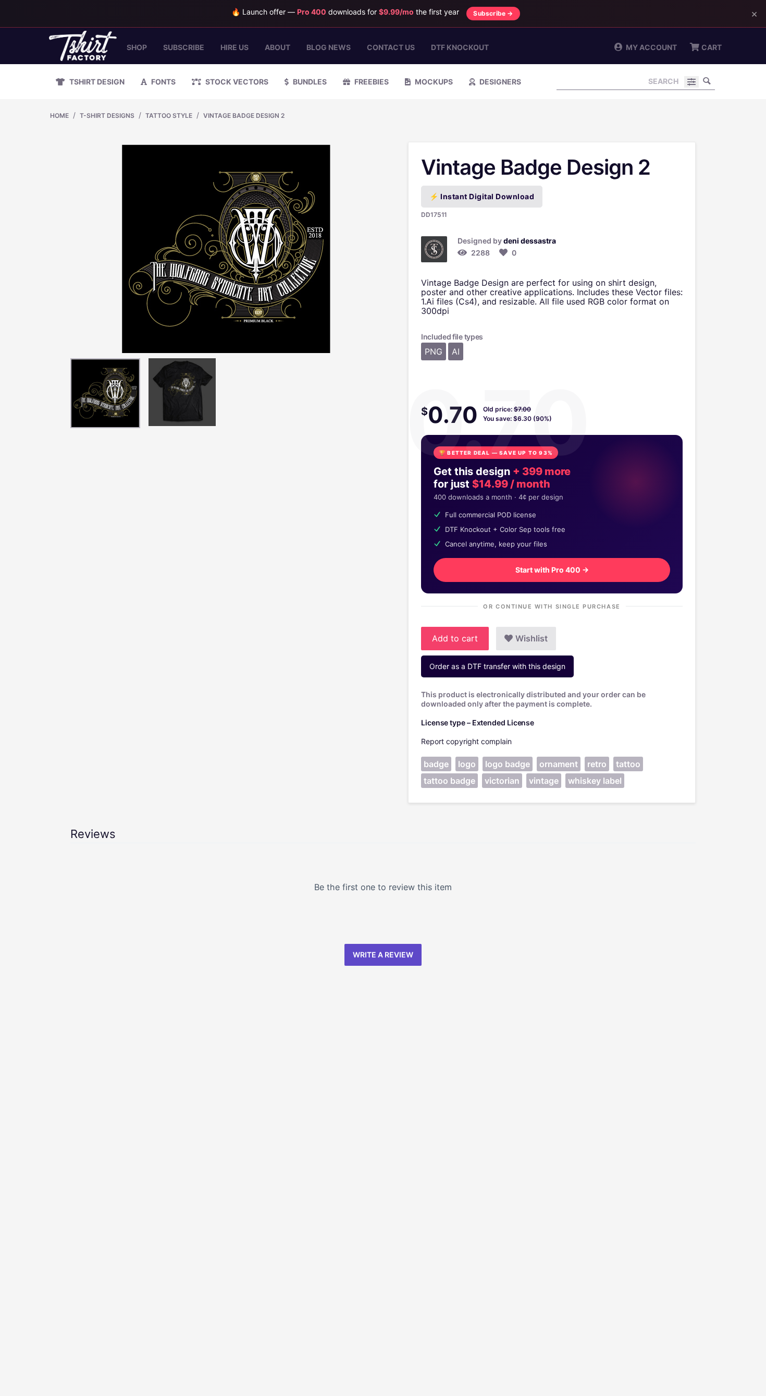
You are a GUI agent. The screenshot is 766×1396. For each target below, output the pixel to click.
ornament (558, 764)
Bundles (309, 81)
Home (59, 115)
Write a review (383, 954)
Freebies (371, 81)
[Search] (707, 81)
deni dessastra (529, 240)
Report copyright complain (466, 741)
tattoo (628, 764)
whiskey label (595, 780)
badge (436, 764)
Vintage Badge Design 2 (244, 115)
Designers (499, 81)
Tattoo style (168, 115)
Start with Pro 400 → (552, 569)
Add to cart (455, 638)
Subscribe (183, 47)
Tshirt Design (96, 81)
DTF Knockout (460, 47)
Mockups (433, 81)
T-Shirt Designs (107, 115)
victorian (502, 780)
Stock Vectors (236, 81)
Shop (137, 47)
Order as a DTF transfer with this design (497, 666)
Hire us (234, 47)
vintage (544, 780)
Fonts (163, 81)
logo (467, 764)
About (277, 47)
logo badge (507, 764)
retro (597, 764)
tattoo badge (449, 780)
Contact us (391, 47)
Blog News (328, 47)
